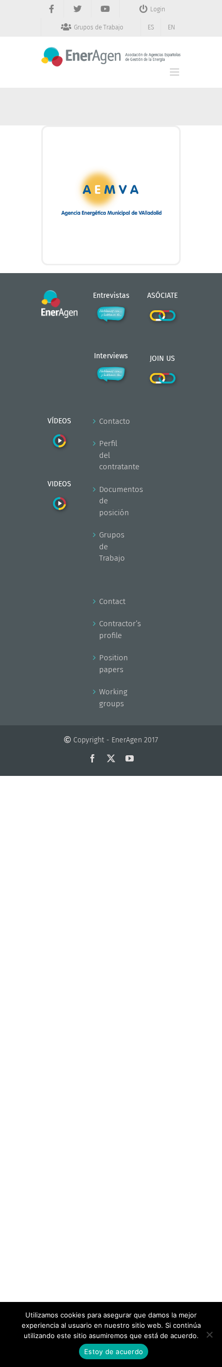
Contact (111, 601)
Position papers (111, 663)
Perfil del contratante (111, 455)
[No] (209, 1334)
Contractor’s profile (111, 629)
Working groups (111, 697)
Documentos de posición (111, 501)
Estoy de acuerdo (113, 1351)
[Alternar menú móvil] (175, 72)
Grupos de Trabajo (111, 546)
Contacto (111, 421)
